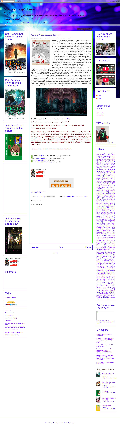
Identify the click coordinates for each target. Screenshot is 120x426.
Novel (65, 196)
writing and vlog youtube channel (43, 162)
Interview (113, 212)
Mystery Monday (105, 229)
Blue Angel (111, 169)
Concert (105, 178)
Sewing (97, 259)
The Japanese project (102, 274)
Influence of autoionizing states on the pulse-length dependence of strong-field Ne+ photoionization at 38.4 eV (105, 340)
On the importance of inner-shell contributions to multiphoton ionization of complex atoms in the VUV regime (105, 357)
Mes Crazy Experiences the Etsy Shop (15, 327)
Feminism (107, 199)
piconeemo (109, 244)
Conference (111, 178)
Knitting (106, 216)
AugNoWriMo (106, 166)
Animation (110, 162)
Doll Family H (112, 189)
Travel (60, 22)
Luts (102, 220)
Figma (111, 199)
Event (108, 196)
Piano (101, 244)
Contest (98, 179)
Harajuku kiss (101, 208)
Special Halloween (108, 262)
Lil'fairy (105, 219)
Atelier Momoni (107, 164)
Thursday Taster (101, 279)
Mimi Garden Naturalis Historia (105, 224)
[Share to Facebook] (52, 196)
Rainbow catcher (105, 249)
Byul (108, 172)
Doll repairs (112, 190)
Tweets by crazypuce (10, 297)
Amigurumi (77, 22)
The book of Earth (110, 269)
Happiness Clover (109, 206)
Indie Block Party (105, 212)
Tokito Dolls (99, 280)
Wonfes (113, 293)
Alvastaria (112, 160)
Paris (112, 240)
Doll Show (112, 192)
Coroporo (111, 179)
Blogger (72, 423)
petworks (98, 242)
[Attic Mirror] (99, 393)
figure (104, 200)
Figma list (98, 200)
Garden (98, 204)
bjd (97, 169)
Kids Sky (113, 215)
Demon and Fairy (9, 315)
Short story (111, 259)
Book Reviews (111, 171)
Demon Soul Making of (107, 185)
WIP (114, 292)
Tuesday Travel (101, 284)
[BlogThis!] (49, 196)
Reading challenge (108, 250)
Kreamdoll (98, 217)
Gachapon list (99, 203)
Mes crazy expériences (19, 9)
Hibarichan (98, 210)
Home (8, 22)
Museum (108, 227)
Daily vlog (112, 181)
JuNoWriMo (107, 215)
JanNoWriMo (106, 213)
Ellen (100, 196)
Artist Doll (99, 164)
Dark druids (106, 182)
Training (111, 280)
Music (113, 227)
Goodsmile (110, 204)
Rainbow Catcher (106, 405)
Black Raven (103, 169)
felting (101, 199)
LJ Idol (111, 219)
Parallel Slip (100, 240)
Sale (102, 254)
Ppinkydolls (98, 247)
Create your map (9, 312)
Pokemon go (99, 246)
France (103, 202)
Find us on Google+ (36, 192)
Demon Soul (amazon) (11, 318)
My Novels (25, 22)
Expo (106, 197)
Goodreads (8, 320)
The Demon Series (110, 272)
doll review (101, 192)
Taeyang (102, 266)
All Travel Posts (100, 115)
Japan (112, 213)
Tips (111, 279)
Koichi (112, 216)
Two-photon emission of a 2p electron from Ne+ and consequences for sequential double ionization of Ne (103, 351)
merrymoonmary (59, 423)
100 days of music (106, 153)
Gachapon (111, 202)
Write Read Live (108, 295)
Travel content (109, 282)
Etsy (104, 196)
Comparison (98, 178)
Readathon (98, 250)
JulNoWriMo (99, 215)
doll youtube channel (40, 160)
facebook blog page (40, 158)
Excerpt (113, 196)
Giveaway (104, 204)
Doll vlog (101, 193)
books (101, 172)
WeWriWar (104, 292)
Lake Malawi (98, 219)
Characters (99, 175)
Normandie (100, 233)
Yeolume (111, 298)
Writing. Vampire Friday (103, 298)
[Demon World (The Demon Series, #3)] (99, 400)
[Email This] (47, 196)
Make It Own (107, 220)
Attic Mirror (8, 310)
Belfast (111, 167)
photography (105, 243)
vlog (113, 289)
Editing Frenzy (111, 195)
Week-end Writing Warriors (12, 335)
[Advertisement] (15, 188)
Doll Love (107, 190)
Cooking (104, 179)
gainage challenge (108, 203)
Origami (111, 238)
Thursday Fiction (104, 277)
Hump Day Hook (108, 210)
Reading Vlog (111, 252)
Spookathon (99, 263)
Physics (113, 243)
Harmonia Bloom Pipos (107, 209)
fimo (97, 202)
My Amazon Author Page (11, 329)
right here (69, 149)
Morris (100, 226)
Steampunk (107, 263)
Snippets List (108, 260)
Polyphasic (109, 246)
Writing (85, 196)
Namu (97, 230)
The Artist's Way (107, 267)
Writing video (111, 297)
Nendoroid (99, 232)
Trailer (105, 280)
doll (97, 189)
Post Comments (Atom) (65, 253)
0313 (97, 153)
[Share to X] (50, 196)
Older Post (88, 247)
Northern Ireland (109, 233)
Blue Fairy (102, 171)
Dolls (42, 22)
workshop (100, 295)
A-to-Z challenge (101, 157)
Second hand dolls (107, 258)
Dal (100, 182)
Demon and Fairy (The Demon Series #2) (108, 374)
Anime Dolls (98, 163)
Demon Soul (111, 184)
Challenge (108, 174)
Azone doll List (105, 167)
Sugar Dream (105, 264)
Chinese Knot (110, 175)
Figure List (111, 200)
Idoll (97, 212)
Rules (106, 253)
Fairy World (112, 198)
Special (98, 262)
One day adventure (104, 237)
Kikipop (100, 216)
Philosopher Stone (106, 242)
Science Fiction (101, 256)
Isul (99, 213)
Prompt (104, 247)
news (114, 232)
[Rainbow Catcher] (99, 408)
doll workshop (111, 193)
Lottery (97, 220)
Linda (99, 95)
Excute (100, 198)
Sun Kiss (112, 264)
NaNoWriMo (106, 230)
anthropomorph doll (108, 163)
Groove (98, 206)
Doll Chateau (105, 189)
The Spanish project (111, 276)
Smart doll (98, 260)
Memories (106, 221)
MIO (114, 224)
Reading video (100, 252)
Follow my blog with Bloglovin (38, 191)
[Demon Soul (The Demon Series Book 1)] (99, 384)
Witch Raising (103, 293)
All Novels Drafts (100, 112)
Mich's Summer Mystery (108, 223)
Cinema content (109, 176)
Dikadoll (111, 187)
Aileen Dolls (106, 159)
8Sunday (109, 156)
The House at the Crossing (105, 273)
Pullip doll (112, 247)
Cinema (98, 177)
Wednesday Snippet (108, 290)
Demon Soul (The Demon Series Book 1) (108, 383)
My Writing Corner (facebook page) (14, 332)
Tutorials (113, 284)
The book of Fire (104, 270)
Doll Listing (100, 190)
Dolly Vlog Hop (101, 195)
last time (68, 119)
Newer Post (34, 247)
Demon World (100, 187)
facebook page (41, 155)
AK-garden (113, 159)
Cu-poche (106, 181)
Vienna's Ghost (106, 288)
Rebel (100, 253)
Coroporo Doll (99, 181)
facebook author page (40, 157)
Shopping (103, 259)
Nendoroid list (108, 232)
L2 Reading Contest (108, 217)
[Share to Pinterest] (54, 196)
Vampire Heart (79, 196)
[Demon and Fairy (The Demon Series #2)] (99, 375)
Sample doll (109, 255)
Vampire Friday (71, 196)
